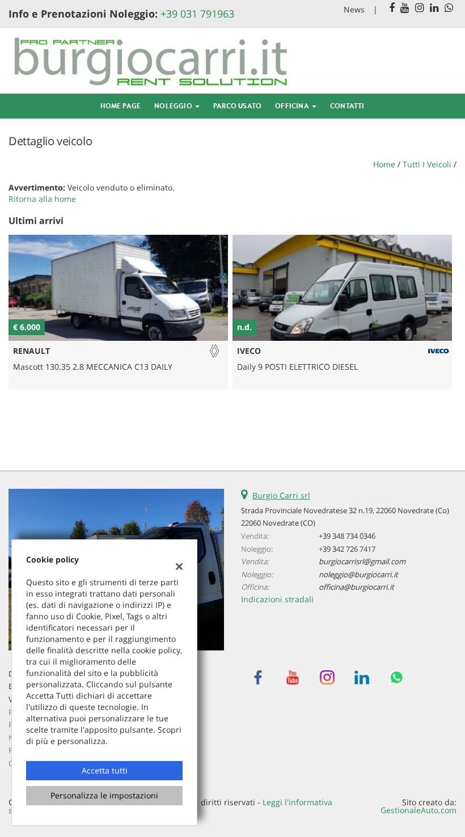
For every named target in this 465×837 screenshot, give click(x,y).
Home (384, 164)
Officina (293, 106)
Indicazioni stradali (277, 599)
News (354, 9)
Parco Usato (237, 106)
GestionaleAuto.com (418, 810)
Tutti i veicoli (427, 164)
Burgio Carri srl (281, 495)
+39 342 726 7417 (347, 549)
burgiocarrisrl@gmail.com (362, 561)
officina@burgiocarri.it (356, 587)
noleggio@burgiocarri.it (358, 574)
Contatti (347, 106)
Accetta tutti (105, 770)
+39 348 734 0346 (347, 536)
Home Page (120, 106)
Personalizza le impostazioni (104, 795)
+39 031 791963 (197, 13)
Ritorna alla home (42, 198)
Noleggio (174, 106)
